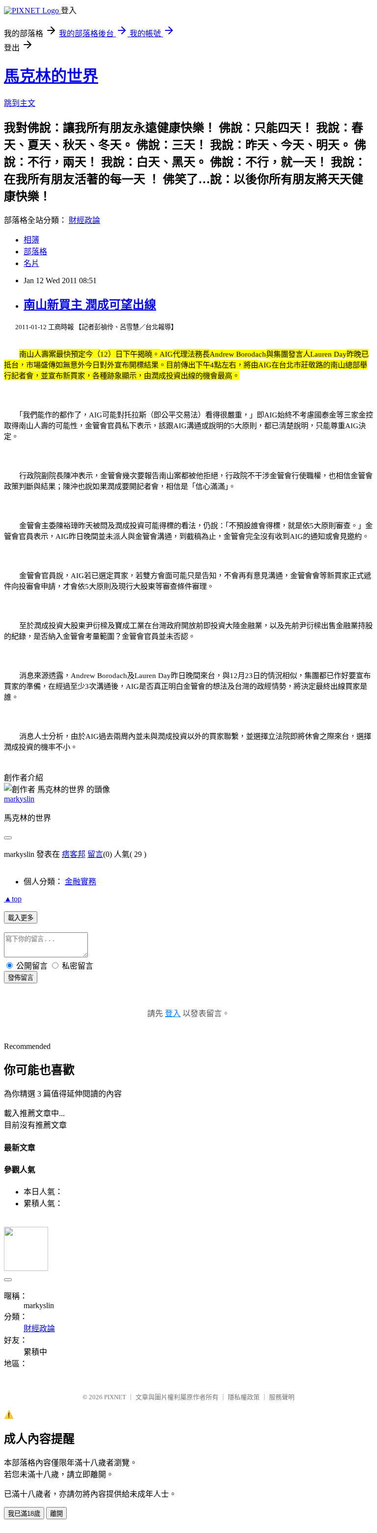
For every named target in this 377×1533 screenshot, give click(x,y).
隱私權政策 (244, 1397)
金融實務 (80, 881)
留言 (95, 854)
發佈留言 (20, 977)
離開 (56, 1513)
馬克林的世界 (51, 76)
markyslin (19, 799)
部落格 (35, 251)
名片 (31, 263)
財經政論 (84, 220)
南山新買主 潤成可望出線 (90, 304)
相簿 (31, 240)
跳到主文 (19, 103)
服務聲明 (282, 1397)
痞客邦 (73, 854)
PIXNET (115, 1397)
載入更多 (20, 918)
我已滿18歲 (24, 1513)
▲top (13, 899)
